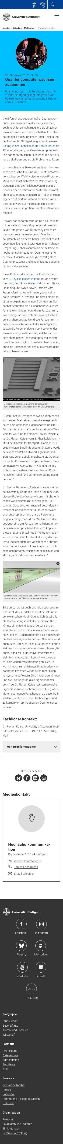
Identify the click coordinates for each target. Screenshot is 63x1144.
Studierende (10, 1021)
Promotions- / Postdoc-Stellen (21, 1098)
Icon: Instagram (41, 924)
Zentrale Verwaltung (15, 1133)
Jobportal (9, 1094)
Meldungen (29, 28)
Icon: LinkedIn (41, 967)
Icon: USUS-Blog (31, 989)
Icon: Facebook (21, 924)
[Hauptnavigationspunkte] (56, 17)
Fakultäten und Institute (17, 1124)
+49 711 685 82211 (26, 867)
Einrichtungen (11, 1128)
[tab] (31, 746)
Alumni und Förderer (15, 1030)
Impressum (10, 1050)
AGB (5, 1069)
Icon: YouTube (22, 967)
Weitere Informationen (27, 861)
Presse (7, 1089)
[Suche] (53, 4)
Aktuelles (17, 28)
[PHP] (26, 777)
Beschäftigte (10, 1025)
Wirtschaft (9, 1034)
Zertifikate (9, 1064)
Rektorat (8, 1119)
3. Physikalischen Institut (24, 279)
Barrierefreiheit (11, 1059)
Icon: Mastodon (40, 945)
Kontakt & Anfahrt (13, 1085)
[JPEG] (31, 379)
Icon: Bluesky (21, 945)
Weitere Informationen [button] (21, 746)
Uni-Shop (8, 1103)
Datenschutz (10, 1055)
